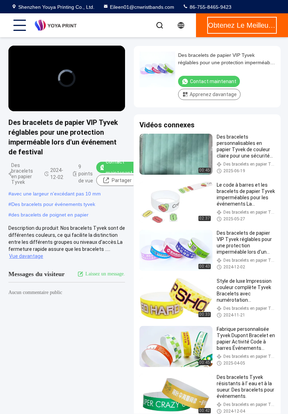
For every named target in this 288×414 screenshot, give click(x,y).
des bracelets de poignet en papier (50, 215)
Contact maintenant (119, 167)
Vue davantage (26, 256)
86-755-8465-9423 (209, 7)
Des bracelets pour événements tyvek (53, 204)
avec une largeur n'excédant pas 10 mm (56, 193)
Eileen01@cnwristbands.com (142, 7)
